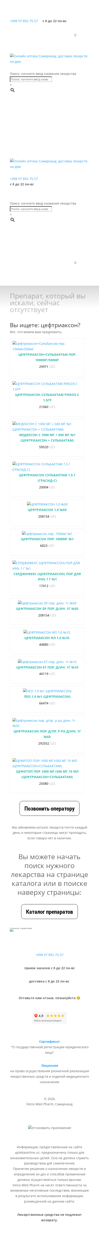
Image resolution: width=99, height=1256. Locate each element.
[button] (34, 115)
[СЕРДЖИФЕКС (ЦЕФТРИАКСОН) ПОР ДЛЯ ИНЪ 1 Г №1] (47, 565)
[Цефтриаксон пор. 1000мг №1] (47, 534)
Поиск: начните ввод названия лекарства (43, 73)
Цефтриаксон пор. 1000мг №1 (47, 539)
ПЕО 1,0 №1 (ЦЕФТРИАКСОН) (47, 696)
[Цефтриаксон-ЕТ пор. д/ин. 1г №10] (47, 662)
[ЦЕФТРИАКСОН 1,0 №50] (47, 504)
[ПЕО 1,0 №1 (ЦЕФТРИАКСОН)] (47, 691)
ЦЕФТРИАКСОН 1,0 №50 (47, 510)
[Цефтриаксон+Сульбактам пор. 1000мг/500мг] (47, 346)
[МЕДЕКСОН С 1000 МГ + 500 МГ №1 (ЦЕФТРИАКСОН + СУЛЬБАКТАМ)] (47, 426)
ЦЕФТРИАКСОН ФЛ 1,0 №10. (47, 638)
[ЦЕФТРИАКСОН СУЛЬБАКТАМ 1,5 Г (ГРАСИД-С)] (47, 466)
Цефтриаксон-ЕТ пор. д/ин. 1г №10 (47, 667)
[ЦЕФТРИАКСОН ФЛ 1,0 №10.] (47, 632)
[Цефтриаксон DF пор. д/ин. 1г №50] (47, 603)
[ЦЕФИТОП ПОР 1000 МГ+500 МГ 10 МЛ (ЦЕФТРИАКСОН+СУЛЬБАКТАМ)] (47, 763)
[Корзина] (71, 35)
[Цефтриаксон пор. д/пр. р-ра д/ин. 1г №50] (47, 723)
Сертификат (49, 1041)
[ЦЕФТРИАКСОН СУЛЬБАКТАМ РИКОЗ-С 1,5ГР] (47, 386)
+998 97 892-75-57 (24, 21)
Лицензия (49, 1065)
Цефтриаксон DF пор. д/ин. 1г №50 (47, 608)
